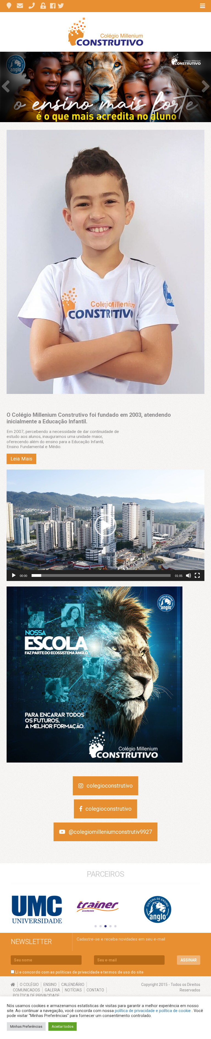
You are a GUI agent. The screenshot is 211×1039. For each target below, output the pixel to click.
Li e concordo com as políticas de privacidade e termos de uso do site (79, 972)
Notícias (73, 990)
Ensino (50, 984)
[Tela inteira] (197, 575)
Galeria (52, 990)
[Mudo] (188, 575)
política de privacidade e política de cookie (153, 1010)
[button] (105, 525)
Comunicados (26, 990)
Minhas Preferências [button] (26, 1026)
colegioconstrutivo (110, 785)
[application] (105, 525)
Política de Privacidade (36, 995)
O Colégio (29, 984)
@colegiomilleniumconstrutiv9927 (110, 832)
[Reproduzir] (13, 575)
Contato (95, 990)
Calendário (72, 984)
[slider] (101, 575)
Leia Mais (21, 459)
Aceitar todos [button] (62, 1026)
